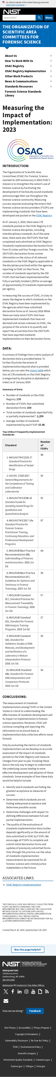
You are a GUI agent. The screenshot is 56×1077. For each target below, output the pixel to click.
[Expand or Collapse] (51, 55)
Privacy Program (41, 1027)
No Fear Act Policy (39, 1040)
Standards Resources (19, 86)
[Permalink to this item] (31, 166)
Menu (49, 17)
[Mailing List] (5, 1000)
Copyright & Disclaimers (26, 1034)
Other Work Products (19, 76)
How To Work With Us (19, 61)
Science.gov (17, 1066)
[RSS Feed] (47, 991)
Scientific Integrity (27, 1053)
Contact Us (22, 985)
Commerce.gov (43, 1059)
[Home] (12, 12)
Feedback (35, 1011)
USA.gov (30, 1066)
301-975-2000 (8, 979)
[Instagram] (26, 991)
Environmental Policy (31, 1046)
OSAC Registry (14, 66)
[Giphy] (40, 991)
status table (37, 370)
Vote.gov (41, 1066)
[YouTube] (33, 991)
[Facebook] (12, 991)
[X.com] (5, 991)
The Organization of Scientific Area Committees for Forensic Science (25, 34)
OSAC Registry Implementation (25, 71)
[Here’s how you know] (28, 4)
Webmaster (7, 985)
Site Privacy (10, 1027)
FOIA (15, 1046)
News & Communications (21, 81)
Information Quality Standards (18, 1059)
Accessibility (25, 1027)
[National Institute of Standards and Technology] (24, 964)
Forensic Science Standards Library (23, 93)
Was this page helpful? (27, 949)
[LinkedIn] (19, 991)
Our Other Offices (36, 985)
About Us (11, 56)
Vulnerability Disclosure (16, 1040)
